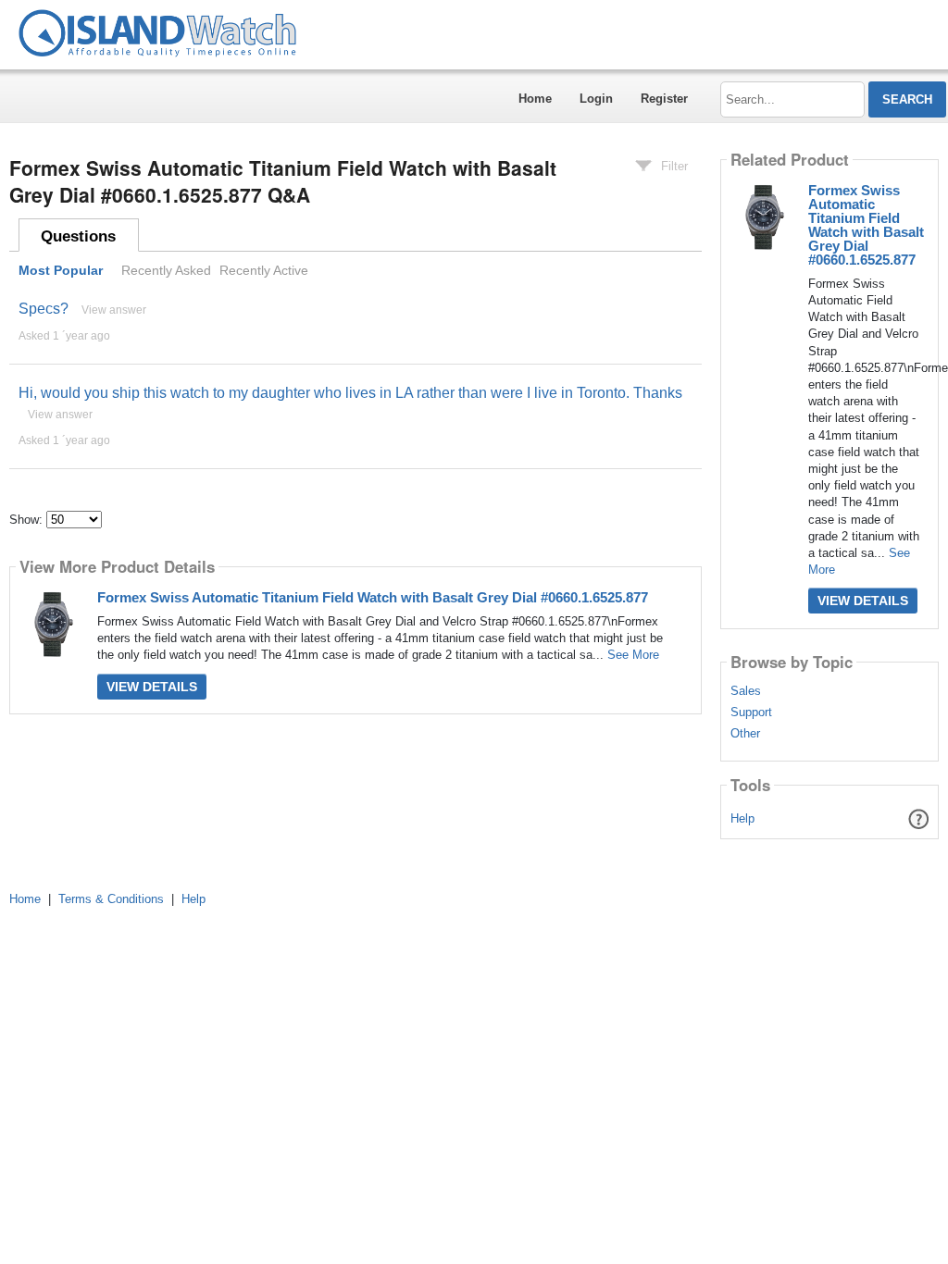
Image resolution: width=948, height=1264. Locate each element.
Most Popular (61, 270)
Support (751, 712)
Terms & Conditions (111, 899)
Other (745, 733)
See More (633, 655)
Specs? (44, 308)
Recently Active (263, 270)
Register (664, 98)
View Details (151, 686)
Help (742, 818)
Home (535, 98)
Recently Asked (166, 270)
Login (596, 98)
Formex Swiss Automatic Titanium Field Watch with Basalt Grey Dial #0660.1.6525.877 (372, 597)
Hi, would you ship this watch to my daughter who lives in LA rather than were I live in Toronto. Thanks (350, 393)
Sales (745, 691)
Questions (78, 236)
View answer (113, 310)
